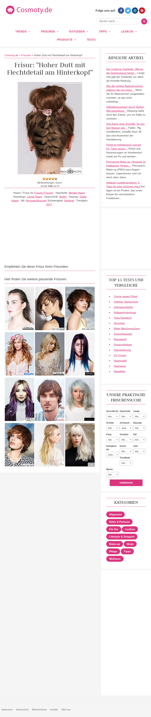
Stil (134, 434)
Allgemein (115, 514)
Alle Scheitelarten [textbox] (126, 440)
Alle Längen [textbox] (140, 416)
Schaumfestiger (123, 344)
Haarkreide (120, 360)
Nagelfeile (119, 371)
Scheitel (124, 434)
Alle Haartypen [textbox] (140, 428)
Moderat (69, 200)
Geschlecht (112, 411)
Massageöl (120, 339)
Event (123, 446)
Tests (91, 39)
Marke (109, 469)
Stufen (63, 196)
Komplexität (111, 448)
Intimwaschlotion (123, 307)
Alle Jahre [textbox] (140, 451)
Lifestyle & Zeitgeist (121, 536)
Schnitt (110, 423)
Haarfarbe (125, 411)
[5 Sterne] (55, 178)
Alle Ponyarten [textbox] (113, 440)
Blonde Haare (77, 192)
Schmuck (125, 423)
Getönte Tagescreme (126, 301)
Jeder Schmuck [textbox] (126, 428)
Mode (130, 544)
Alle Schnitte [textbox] (113, 428)
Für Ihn (113, 529)
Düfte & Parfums (119, 521)
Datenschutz (22, 709)
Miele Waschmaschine (127, 328)
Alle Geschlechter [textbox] (113, 416)
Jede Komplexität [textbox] (113, 455)
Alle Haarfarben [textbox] (126, 416)
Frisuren (48, 31)
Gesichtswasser (123, 333)
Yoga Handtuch (123, 317)
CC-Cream (120, 355)
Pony (109, 434)
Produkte (65, 39)
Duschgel (119, 323)
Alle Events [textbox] (126, 451)
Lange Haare (34, 196)
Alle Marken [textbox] (113, 474)
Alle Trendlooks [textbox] (126, 463)
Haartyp (137, 423)
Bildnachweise (39, 709)
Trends (21, 31)
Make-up (114, 544)
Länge (136, 411)
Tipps (103, 31)
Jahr (135, 446)
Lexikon (127, 31)
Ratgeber (77, 31)
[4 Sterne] (52, 178)
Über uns (66, 709)
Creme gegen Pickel (125, 296)
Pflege (113, 551)
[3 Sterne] (49, 178)
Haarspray (120, 366)
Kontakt (54, 709)
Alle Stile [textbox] (139, 440)
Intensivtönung (122, 349)
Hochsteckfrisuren (36, 200)
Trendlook (125, 457)
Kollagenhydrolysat (125, 312)
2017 (49, 204)
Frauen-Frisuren (43, 192)
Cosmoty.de (11, 55)
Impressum (7, 709)
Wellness (115, 558)
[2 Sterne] (46, 178)
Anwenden (126, 483)
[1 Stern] (44, 178)
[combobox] (112, 416)
